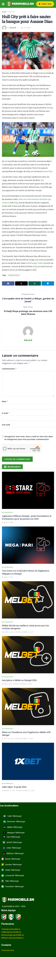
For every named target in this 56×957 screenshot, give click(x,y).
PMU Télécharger (12, 881)
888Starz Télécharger (15, 853)
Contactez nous (7, 950)
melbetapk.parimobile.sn (11, 932)
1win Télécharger (13, 837)
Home (4, 12)
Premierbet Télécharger (14, 886)
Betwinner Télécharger (16, 821)
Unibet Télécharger (12, 870)
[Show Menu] (3, 4)
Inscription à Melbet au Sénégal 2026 (19, 680)
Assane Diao (47, 171)
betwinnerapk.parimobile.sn (12, 935)
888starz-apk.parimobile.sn (12, 938)
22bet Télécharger (14, 848)
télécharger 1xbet (35, 263)
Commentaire (9, 368)
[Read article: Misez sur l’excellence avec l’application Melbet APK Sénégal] (28, 706)
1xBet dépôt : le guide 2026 (14, 786)
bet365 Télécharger (14, 842)
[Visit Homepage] (20, 4)
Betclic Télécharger (12, 859)
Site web (6, 424)
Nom (5, 401)
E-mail (6, 413)
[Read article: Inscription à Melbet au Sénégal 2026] (28, 654)
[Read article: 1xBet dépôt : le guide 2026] (28, 761)
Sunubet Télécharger (13, 864)
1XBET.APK (46, 4)
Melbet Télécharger (14, 827)
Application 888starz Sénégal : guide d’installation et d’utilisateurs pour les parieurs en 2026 (26, 517)
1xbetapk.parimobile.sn (10, 929)
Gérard (13, 27)
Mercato (12, 12)
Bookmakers (7, 512)
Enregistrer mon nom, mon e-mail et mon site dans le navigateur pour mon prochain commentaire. (29, 438)
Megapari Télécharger (16, 833)
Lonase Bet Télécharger (14, 875)
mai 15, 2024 (25, 27)
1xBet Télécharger (14, 816)
